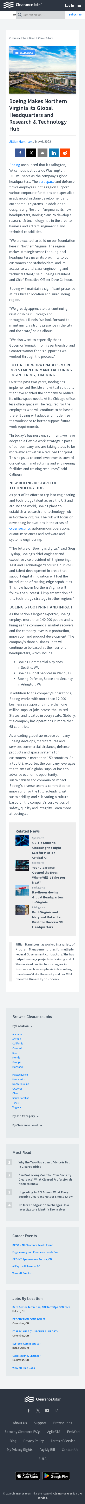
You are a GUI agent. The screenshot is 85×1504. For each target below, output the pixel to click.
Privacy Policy (33, 1441)
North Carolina (20, 1084)
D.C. (14, 1053)
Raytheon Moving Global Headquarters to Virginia (48, 897)
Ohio (15, 1093)
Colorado (17, 1048)
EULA (42, 1458)
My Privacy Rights (20, 1449)
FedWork (73, 1431)
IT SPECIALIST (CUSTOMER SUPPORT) (35, 1331)
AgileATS (53, 1431)
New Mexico (19, 1079)
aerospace (46, 181)
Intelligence (24, 53)
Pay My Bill (47, 1449)
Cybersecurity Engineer (26, 1356)
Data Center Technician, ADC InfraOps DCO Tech (41, 1307)
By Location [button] (20, 1026)
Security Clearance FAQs (22, 1431)
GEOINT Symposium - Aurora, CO (32, 1259)
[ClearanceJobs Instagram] (56, 1410)
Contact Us (70, 1449)
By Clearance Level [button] (25, 1125)
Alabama (17, 1034)
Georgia (16, 1062)
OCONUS (17, 1089)
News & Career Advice (41, 38)
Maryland (17, 1067)
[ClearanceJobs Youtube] (47, 1410)
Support (40, 1423)
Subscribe (75, 14)
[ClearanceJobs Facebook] (28, 1410)
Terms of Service (63, 1441)
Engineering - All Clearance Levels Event (36, 1252)
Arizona (16, 1039)
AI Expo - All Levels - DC (26, 1266)
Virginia (16, 1107)
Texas (15, 1102)
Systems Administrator (26, 1343)
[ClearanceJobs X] (37, 1410)
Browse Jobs (62, 1423)
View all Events (21, 1273)
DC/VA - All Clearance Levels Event (32, 1245)
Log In (69, 5)
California (17, 1043)
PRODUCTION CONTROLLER (29, 1319)
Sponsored (38, 838)
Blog (13, 1441)
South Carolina (20, 1098)
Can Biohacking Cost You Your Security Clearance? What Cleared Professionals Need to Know (45, 1179)
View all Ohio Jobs (23, 1368)
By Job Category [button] (23, 1116)
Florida (16, 1057)
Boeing (14, 164)
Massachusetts (20, 1074)
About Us (20, 1423)
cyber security (19, 528)
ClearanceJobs (17, 38)
